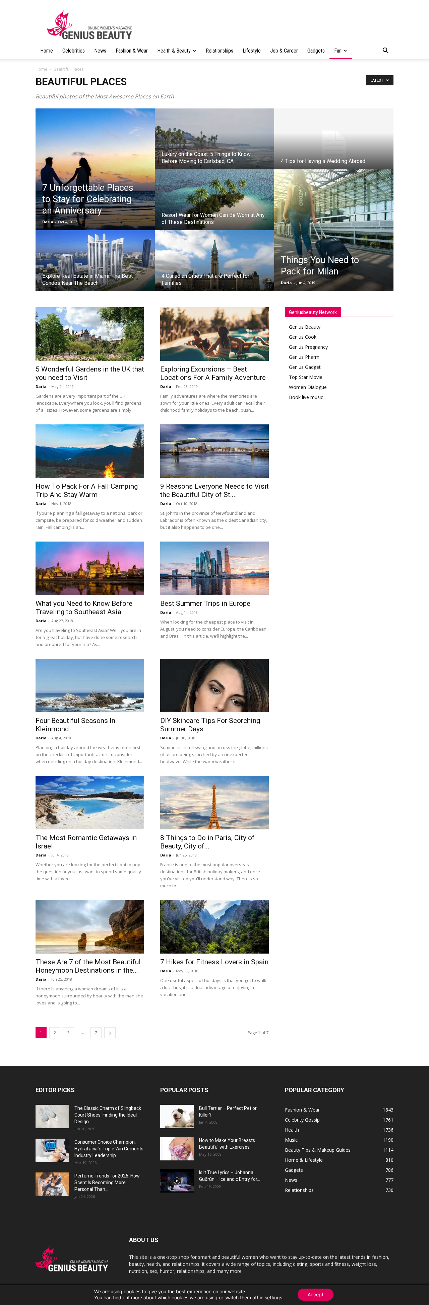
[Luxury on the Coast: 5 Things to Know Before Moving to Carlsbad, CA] (214, 145)
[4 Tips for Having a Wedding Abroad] (333, 145)
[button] (385, 51)
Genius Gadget (305, 367)
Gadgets (316, 51)
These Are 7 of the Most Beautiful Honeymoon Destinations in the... (88, 966)
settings (273, 1297)
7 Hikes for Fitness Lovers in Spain (214, 962)
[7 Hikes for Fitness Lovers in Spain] (214, 927)
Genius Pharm (304, 357)
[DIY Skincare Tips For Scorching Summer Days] (214, 685)
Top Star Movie (305, 377)
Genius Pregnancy (308, 347)
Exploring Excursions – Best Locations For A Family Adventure (213, 373)
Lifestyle (252, 51)
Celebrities (73, 51)
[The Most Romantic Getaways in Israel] (90, 802)
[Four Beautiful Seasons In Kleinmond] (90, 685)
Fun (338, 51)
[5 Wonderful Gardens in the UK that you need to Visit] (90, 334)
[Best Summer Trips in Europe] (214, 568)
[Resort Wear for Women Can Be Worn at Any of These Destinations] (214, 206)
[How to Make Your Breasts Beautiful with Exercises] (177, 1148)
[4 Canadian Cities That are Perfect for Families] (214, 267)
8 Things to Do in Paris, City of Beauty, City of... (207, 842)
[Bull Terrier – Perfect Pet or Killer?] (177, 1116)
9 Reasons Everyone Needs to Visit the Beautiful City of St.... (214, 490)
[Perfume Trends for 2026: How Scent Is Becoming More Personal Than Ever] (52, 1184)
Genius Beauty (304, 327)
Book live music (306, 397)
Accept (315, 1294)
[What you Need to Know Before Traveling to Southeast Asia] (90, 568)
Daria (47, 221)
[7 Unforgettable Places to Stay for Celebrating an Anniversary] (95, 169)
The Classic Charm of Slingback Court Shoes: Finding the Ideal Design (107, 1115)
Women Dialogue (308, 387)
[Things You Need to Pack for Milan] (333, 230)
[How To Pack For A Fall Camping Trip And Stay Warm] (90, 451)
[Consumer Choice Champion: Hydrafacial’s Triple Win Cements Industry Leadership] (52, 1150)
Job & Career (284, 51)
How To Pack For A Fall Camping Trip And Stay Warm (87, 490)
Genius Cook (302, 337)
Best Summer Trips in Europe (205, 603)
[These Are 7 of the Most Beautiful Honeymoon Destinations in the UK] (90, 927)
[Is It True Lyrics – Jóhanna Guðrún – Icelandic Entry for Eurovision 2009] (177, 1181)
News (100, 51)
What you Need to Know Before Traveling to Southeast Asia (84, 607)
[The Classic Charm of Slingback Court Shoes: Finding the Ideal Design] (52, 1116)
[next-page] (110, 1032)
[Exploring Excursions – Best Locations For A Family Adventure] (214, 334)
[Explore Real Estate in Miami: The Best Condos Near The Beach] (95, 267)
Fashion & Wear (132, 51)
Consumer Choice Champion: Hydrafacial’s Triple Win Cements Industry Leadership (108, 1148)
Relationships (219, 51)
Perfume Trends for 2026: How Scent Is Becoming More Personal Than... (107, 1182)
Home (46, 51)
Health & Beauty (174, 51)
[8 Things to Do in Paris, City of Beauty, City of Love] (214, 802)
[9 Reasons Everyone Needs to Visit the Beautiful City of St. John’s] (214, 451)
